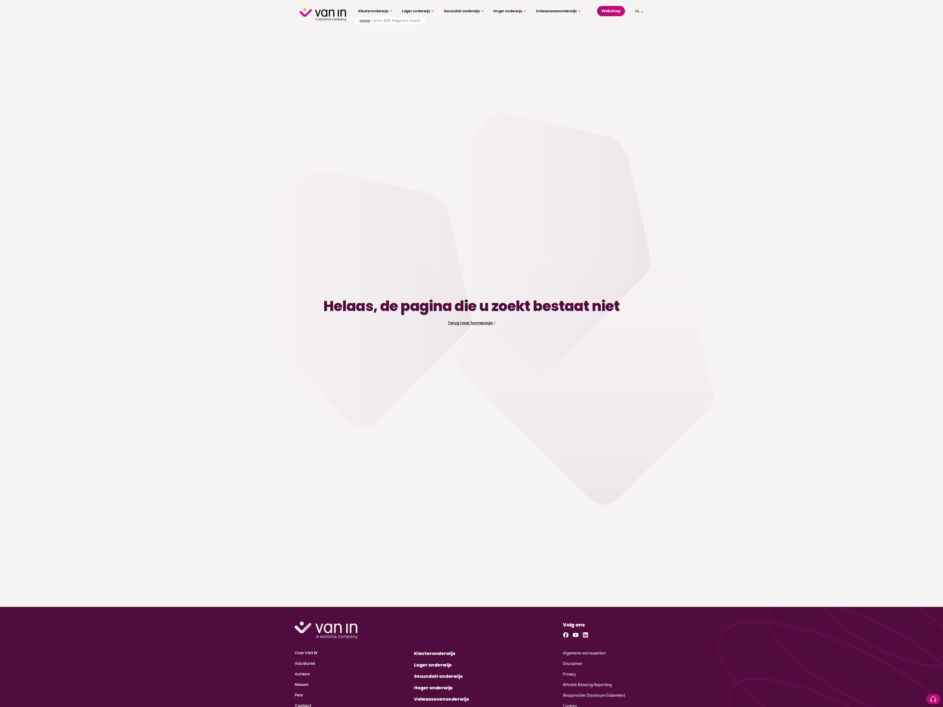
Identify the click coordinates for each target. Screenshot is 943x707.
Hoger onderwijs (507, 11)
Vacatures (305, 663)
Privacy (569, 674)
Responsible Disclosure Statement (594, 695)
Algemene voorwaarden (584, 653)
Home (365, 20)
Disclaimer (572, 663)
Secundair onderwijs (462, 11)
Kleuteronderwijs (373, 11)
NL (637, 11)
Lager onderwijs (416, 11)
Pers (299, 695)
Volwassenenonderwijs (556, 11)
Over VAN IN (306, 653)
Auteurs (302, 674)
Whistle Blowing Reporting (587, 684)
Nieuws (301, 684)
